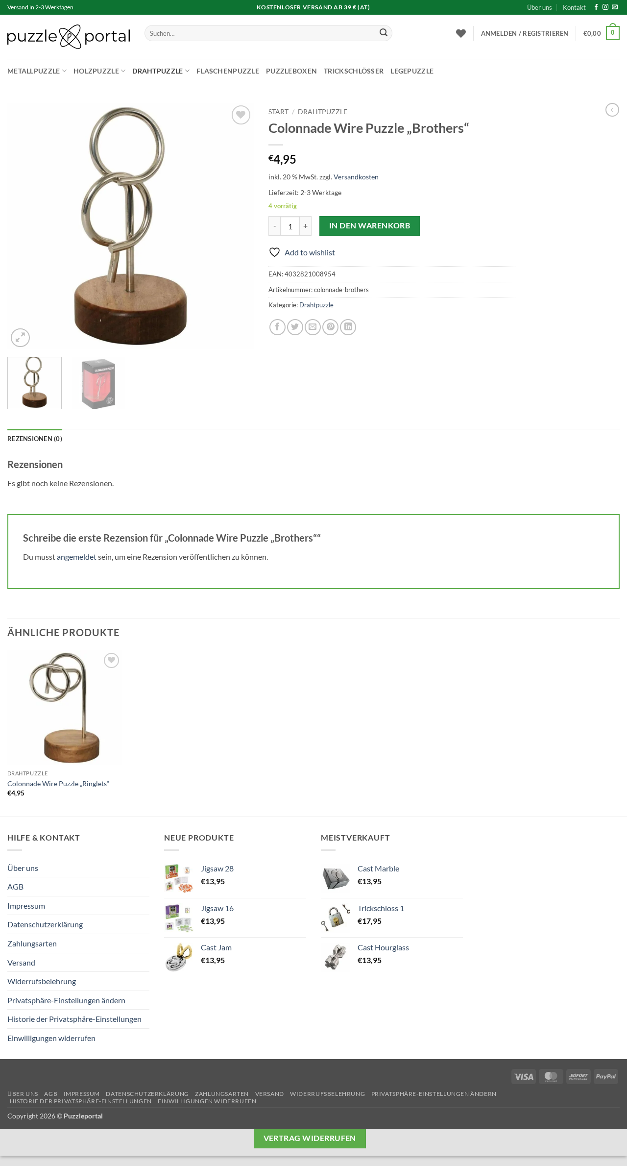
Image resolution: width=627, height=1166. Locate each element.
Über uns (539, 7)
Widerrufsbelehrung (41, 981)
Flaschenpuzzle (227, 71)
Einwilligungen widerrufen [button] (51, 1037)
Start (278, 112)
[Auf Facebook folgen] (596, 7)
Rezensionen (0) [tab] (34, 439)
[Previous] (24, 226)
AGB (15, 886)
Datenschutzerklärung (45, 924)
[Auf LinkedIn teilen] (348, 327)
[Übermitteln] (383, 33)
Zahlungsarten (32, 943)
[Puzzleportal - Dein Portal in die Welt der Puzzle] (68, 37)
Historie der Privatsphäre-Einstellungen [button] (74, 1018)
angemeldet (76, 556)
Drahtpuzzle (157, 71)
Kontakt (574, 7)
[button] (525, 33)
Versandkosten (356, 177)
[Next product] (612, 110)
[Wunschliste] (461, 33)
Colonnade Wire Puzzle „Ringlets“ (58, 783)
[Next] (236, 226)
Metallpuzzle (33, 71)
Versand (21, 962)
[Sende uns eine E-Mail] (615, 7)
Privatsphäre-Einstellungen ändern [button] (66, 1000)
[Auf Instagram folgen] (605, 7)
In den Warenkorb (369, 225)
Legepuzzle (412, 71)
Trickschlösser (354, 71)
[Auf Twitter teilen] (295, 327)
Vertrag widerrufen (310, 1138)
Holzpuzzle (96, 71)
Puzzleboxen (291, 71)
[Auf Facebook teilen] (277, 327)
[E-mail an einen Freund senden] (313, 327)
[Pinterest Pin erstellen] (330, 327)
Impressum (26, 905)
